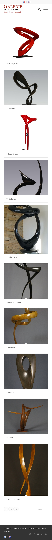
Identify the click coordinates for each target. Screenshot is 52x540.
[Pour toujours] (26, 42)
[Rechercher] (38, 9)
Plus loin (10, 437)
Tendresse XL (12, 257)
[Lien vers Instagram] (30, 534)
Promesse (11, 347)
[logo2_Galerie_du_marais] (21, 9)
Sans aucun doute (14, 302)
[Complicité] (26, 87)
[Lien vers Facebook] (34, 534)
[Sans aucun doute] (26, 281)
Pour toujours (12, 63)
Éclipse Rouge (12, 154)
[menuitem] (24, 2)
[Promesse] (26, 326)
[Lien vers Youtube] (38, 534)
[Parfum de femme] (26, 470)
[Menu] (44, 9)
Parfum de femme (14, 499)
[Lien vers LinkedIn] (46, 534)
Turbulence (11, 199)
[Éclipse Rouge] (26, 132)
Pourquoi (10, 392)
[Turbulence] (26, 177)
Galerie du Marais (20, 528)
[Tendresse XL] (26, 229)
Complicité (11, 109)
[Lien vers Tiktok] (42, 534)
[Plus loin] (26, 416)
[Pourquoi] (26, 371)
